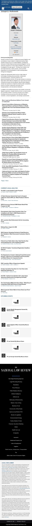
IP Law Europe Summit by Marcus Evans (17, 356)
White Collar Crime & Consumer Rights (16, 455)
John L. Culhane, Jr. (14, 264)
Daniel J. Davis (5, 192)
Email (16, 52)
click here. (7, 517)
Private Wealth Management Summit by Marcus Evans (17, 310)
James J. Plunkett (6, 228)
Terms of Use (4, 467)
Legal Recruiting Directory (16, 381)
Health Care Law (16, 430)
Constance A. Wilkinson (13, 207)
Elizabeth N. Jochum (6, 236)
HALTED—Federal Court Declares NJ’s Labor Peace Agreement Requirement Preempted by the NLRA (14, 276)
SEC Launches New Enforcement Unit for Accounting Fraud (15, 220)
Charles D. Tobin (12, 271)
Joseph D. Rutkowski (16, 30)
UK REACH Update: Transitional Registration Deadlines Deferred (15, 248)
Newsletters (16, 384)
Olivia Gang (4, 292)
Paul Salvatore (5, 278)
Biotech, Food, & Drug (16, 402)
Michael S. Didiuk (12, 192)
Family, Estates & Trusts (16, 420)
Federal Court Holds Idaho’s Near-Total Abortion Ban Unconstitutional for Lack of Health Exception (14, 241)
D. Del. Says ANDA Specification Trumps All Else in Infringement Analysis (15, 166)
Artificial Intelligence (16, 393)
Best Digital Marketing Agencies (16, 378)
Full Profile (16, 43)
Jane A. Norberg (5, 223)
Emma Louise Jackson (7, 250)
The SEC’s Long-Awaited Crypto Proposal (12, 190)
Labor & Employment (16, 443)
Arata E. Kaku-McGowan (13, 200)
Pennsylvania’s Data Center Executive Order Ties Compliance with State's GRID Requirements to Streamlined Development (13, 213)
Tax (16, 452)
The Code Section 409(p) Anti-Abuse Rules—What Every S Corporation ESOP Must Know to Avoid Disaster (16, 283)
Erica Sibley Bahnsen (16, 259)
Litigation (16, 446)
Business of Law (16, 405)
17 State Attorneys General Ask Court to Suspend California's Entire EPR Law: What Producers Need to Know (15, 197)
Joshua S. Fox (12, 278)
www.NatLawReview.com (7, 471)
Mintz (16, 35)
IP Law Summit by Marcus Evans (15, 341)
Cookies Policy (4, 4)
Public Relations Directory (16, 390)
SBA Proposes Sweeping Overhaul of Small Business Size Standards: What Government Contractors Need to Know (15, 234)
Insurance (16, 437)
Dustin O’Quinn (5, 271)
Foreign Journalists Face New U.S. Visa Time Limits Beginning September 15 (14, 269)
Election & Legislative (16, 414)
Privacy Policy (12, 467)
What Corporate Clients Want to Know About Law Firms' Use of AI (15, 290)
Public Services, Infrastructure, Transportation (16, 449)
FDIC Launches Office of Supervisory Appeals (13, 263)
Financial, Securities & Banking (16, 423)
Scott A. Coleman (5, 264)
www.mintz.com (16, 39)
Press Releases (16, 387)
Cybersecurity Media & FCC (16, 411)
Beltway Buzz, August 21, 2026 (9, 227)
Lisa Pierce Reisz (17, 243)
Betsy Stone (4, 200)
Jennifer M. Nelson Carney (7, 243)
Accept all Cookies (6, 7)
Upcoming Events (7, 296)
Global (16, 426)
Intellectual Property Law (16, 440)
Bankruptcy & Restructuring (16, 399)
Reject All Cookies (17, 7)
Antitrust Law (16, 396)
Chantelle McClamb (6, 216)
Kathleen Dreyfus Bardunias (8, 285)
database (4, 470)
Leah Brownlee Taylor (6, 259)
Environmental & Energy (16, 417)
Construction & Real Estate (16, 408)
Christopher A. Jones (15, 216)
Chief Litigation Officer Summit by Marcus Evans (18, 325)
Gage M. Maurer (18, 285)
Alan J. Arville (5, 207)
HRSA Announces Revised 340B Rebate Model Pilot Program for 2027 (14, 205)
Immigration (16, 433)
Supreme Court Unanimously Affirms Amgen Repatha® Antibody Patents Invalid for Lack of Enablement (14, 114)
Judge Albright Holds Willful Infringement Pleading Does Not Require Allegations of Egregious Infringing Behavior (16, 147)
